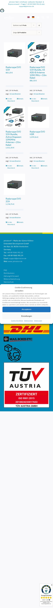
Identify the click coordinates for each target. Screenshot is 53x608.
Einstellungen (26, 316)
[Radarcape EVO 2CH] (14, 184)
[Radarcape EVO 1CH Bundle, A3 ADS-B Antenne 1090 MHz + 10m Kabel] (38, 52)
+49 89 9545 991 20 (15, 252)
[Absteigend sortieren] (39, 25)
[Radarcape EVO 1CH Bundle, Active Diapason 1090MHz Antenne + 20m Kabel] (14, 117)
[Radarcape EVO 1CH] (14, 52)
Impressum (38, 321)
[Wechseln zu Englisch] (28, 17)
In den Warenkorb (10, 100)
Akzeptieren (26, 309)
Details (21, 99)
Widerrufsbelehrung (12, 279)
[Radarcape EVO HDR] (38, 117)
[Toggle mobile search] (43, 17)
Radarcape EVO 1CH (13, 68)
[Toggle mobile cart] (38, 17)
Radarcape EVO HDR (37, 133)
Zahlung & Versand (11, 276)
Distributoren (9, 273)
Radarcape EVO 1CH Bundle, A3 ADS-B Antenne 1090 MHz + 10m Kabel (38, 72)
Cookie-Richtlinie (17, 321)
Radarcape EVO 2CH (13, 200)
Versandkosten (15, 94)
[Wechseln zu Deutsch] (33, 17)
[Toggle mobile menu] (48, 17)
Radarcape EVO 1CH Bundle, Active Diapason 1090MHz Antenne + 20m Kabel (13, 138)
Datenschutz (28, 321)
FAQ (5, 270)
